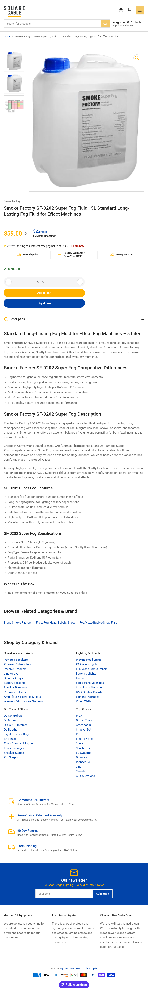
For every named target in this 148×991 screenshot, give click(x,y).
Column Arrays (13, 678)
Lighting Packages (87, 697)
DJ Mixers (10, 720)
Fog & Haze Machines (90, 683)
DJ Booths (10, 729)
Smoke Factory (12, 201)
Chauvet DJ (83, 729)
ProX (79, 715)
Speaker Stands (14, 752)
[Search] (105, 23)
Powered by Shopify (86, 968)
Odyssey (81, 757)
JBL (78, 766)
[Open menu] (140, 10)
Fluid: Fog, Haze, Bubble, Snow (55, 622)
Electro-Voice (84, 739)
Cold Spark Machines (89, 687)
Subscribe (102, 893)
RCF (78, 734)
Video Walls (83, 701)
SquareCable (67, 968)
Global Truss (84, 720)
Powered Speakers (16, 659)
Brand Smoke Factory (17, 622)
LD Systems (83, 752)
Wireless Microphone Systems (23, 701)
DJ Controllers (13, 715)
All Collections (85, 776)
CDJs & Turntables (16, 725)
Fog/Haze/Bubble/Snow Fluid (98, 622)
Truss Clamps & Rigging (19, 743)
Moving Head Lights (89, 659)
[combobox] (57, 23)
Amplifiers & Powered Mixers (22, 697)
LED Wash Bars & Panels (92, 669)
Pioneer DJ (83, 762)
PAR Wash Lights (87, 664)
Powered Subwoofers (17, 664)
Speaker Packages (16, 687)
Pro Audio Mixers (15, 692)
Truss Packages (14, 748)
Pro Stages (11, 757)
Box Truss (10, 739)
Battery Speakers (15, 683)
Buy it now (44, 303)
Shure (79, 743)
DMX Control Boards (89, 692)
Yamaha (81, 771)
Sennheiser (83, 748)
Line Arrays (11, 673)
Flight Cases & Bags (16, 734)
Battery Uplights (86, 673)
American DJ (84, 725)
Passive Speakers (15, 669)
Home (7, 36)
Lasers (80, 678)
